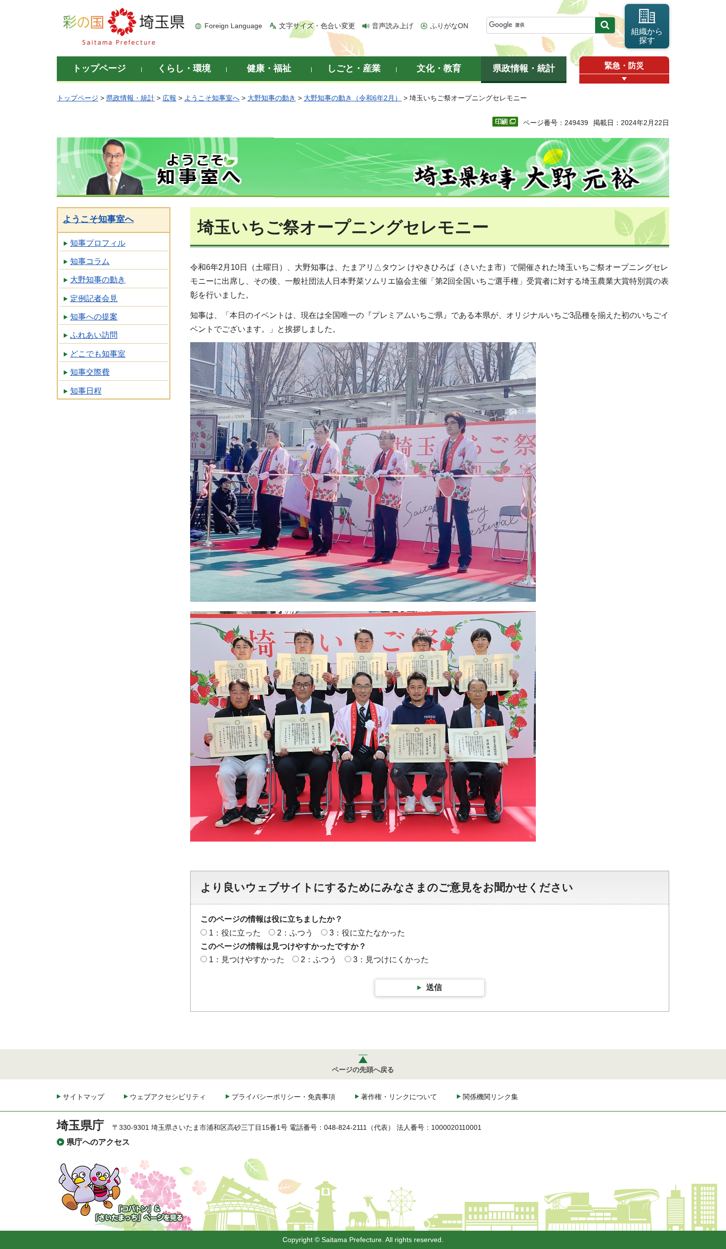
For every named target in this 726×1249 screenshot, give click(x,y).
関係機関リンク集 (490, 1097)
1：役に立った (235, 933)
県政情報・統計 (130, 98)
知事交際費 (90, 372)
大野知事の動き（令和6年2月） (353, 98)
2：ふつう (295, 933)
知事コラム (90, 261)
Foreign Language (233, 26)
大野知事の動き (271, 98)
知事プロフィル (97, 243)
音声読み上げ (392, 26)
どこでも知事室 (97, 354)
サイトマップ (83, 1097)
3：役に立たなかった (367, 933)
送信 (434, 987)
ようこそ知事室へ (212, 98)
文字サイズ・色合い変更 (317, 26)
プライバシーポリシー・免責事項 (283, 1097)
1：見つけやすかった (246, 959)
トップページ (77, 98)
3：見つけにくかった (391, 959)
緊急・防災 (624, 65)
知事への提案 (94, 316)
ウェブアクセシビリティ (168, 1097)
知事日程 (86, 391)
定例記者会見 (94, 298)
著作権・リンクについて (399, 1097)
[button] (624, 79)
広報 (169, 98)
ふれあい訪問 (94, 335)
